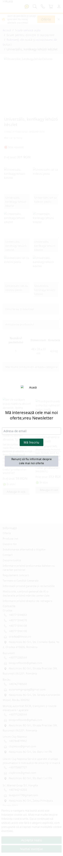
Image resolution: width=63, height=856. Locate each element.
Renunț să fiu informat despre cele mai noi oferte (31, 461)
